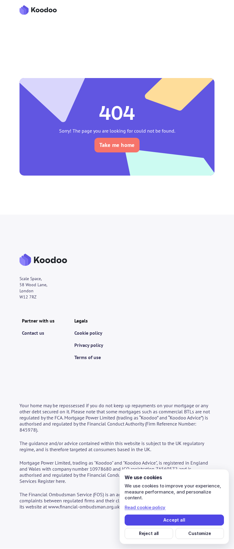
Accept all (174, 519)
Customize (199, 533)
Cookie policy (88, 333)
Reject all (149, 533)
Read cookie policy (145, 507)
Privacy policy (88, 345)
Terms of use (87, 357)
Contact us (33, 333)
